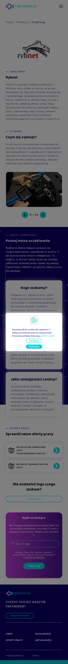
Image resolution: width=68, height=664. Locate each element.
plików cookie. (47, 336)
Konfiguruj (34, 341)
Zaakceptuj (34, 346)
